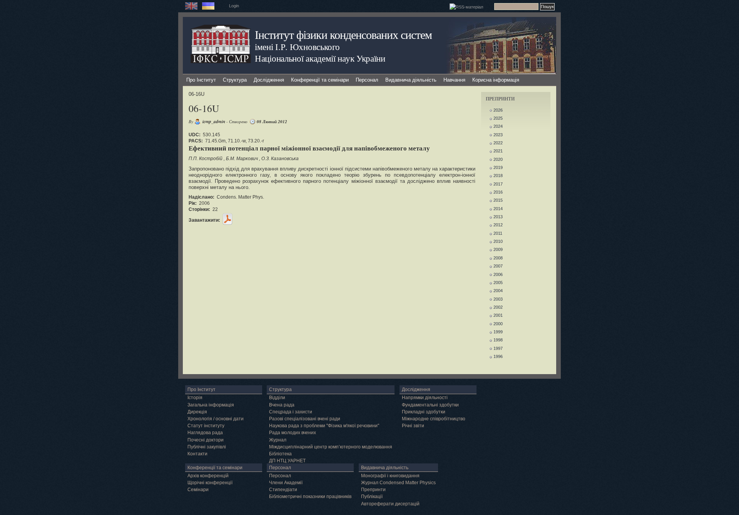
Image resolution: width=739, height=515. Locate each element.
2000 (498, 323)
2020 (498, 159)
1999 (498, 331)
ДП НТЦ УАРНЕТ (287, 460)
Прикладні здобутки (423, 412)
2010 (498, 241)
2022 (498, 142)
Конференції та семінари (320, 80)
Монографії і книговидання (390, 475)
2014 (498, 208)
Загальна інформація (210, 405)
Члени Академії (286, 482)
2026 (498, 110)
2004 (498, 290)
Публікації (372, 496)
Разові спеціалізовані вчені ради (304, 418)
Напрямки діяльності (425, 397)
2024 (498, 126)
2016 (498, 192)
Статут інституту (205, 425)
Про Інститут (201, 80)
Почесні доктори (205, 440)
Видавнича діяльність (410, 80)
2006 (498, 274)
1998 (498, 340)
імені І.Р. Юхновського (297, 46)
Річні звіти (413, 425)
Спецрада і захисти (290, 412)
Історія (194, 397)
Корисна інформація (495, 80)
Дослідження (269, 80)
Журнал (277, 440)
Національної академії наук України (320, 58)
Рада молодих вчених (292, 432)
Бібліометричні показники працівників (310, 496)
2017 (498, 184)
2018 (498, 175)
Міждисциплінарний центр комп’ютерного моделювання (330, 447)
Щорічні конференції (209, 482)
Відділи (277, 397)
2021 (498, 151)
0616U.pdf (227, 219)
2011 (497, 233)
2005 (498, 282)
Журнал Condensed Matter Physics (398, 482)
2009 (498, 249)
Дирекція (197, 412)
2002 (498, 307)
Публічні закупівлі (206, 447)
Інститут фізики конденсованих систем (343, 34)
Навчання (454, 80)
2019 (498, 167)
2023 (498, 134)
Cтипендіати (283, 489)
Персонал (367, 80)
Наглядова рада (205, 432)
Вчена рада (281, 405)
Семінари (198, 489)
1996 (498, 356)
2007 (498, 266)
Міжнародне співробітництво (433, 418)
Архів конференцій (208, 475)
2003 (498, 299)
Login (234, 5)
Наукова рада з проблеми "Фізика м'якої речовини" (324, 425)
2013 (498, 216)
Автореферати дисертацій (390, 504)
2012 (498, 224)
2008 (498, 258)
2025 (498, 118)
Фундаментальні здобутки (430, 405)
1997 (498, 348)
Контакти (197, 453)
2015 (498, 200)
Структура (235, 80)
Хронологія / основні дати (215, 418)
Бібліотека (280, 453)
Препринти (373, 489)
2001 (498, 315)
